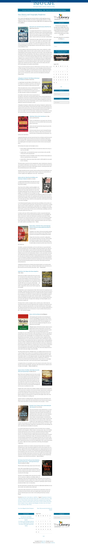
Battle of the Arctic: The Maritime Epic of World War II (39, 26)
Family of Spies (30, 500)
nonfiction (30, 503)
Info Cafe (44, 3)
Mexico (19, 503)
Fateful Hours (36, 500)
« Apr (61, 86)
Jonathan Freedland (26, 501)
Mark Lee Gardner (39, 501)
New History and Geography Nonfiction (26, 521)
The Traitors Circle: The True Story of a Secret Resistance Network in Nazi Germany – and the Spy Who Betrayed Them (28, 462)
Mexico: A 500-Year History (34, 314)
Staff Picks (36, 497)
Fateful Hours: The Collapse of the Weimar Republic (27, 271)
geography (41, 500)
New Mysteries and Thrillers (26, 516)
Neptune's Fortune (24, 503)
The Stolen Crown (42, 503)
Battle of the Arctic (37, 498)
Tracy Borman (23, 504)
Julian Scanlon (33, 501)
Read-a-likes (26, 497)
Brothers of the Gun (45, 498)
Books (23, 497)
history (44, 500)
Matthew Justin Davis (47, 501)
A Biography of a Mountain (46, 497)
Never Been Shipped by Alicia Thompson (26, 508)
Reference (31, 497)
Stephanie (25, 16)
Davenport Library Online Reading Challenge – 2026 (33, 10)
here (63, 38)
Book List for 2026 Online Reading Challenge (56, 10)
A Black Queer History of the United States (37, 116)
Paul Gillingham (36, 503)
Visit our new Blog (53, 1)
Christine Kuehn (24, 500)
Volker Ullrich (29, 504)
